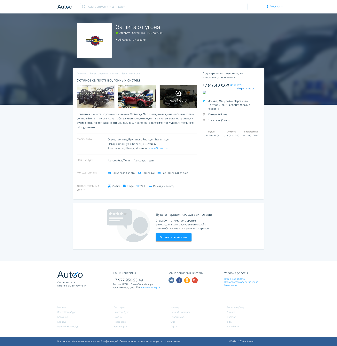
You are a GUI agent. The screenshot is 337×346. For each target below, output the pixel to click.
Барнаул (62, 322)
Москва (275, 6)
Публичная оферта (234, 279)
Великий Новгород (67, 326)
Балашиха (62, 317)
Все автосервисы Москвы (104, 73)
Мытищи (175, 307)
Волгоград (119, 307)
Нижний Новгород (180, 312)
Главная (81, 73)
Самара (231, 312)
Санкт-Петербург (66, 312)
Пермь (173, 326)
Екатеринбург (121, 312)
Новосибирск (177, 317)
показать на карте (150, 287)
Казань (117, 317)
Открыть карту (245, 88)
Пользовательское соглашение (241, 282)
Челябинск (233, 326)
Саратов (231, 317)
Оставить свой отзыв (173, 237)
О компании (230, 285)
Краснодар (120, 322)
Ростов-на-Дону (235, 307)
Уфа (229, 322)
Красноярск (120, 326)
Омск (173, 322)
